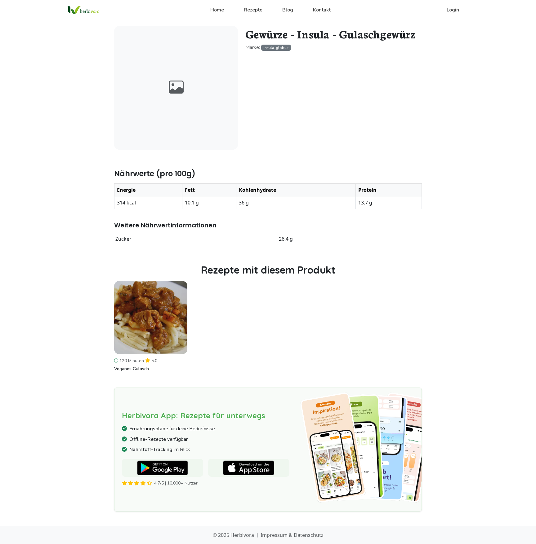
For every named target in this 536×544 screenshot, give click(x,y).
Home (217, 10)
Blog (287, 10)
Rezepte (253, 10)
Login (453, 10)
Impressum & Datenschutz (292, 535)
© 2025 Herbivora (233, 535)
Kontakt (322, 10)
